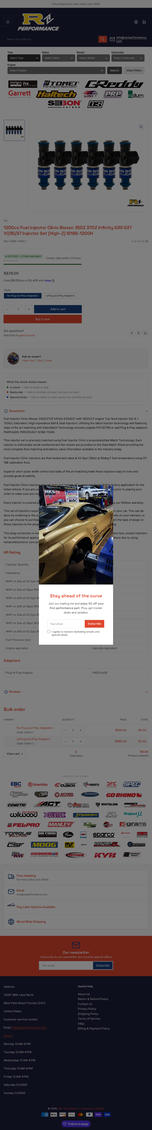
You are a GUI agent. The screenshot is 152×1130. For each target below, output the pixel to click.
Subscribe (94, 623)
